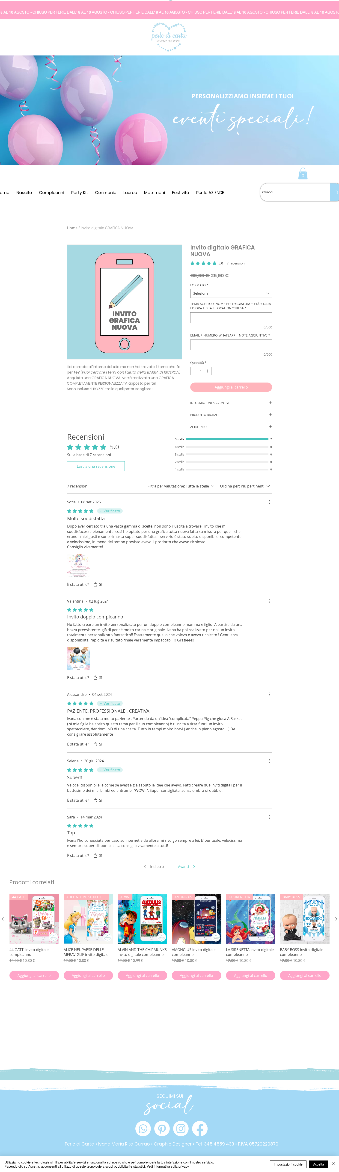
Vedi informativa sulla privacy (168, 1166)
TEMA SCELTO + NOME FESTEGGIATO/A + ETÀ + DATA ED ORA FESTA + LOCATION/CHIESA (230, 306)
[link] (218, 263)
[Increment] (208, 371)
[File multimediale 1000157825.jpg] (78, 565)
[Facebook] (200, 1128)
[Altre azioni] (269, 502)
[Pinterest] (162, 1128)
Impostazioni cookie (288, 1164)
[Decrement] (194, 371)
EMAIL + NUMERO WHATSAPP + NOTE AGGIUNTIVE (230, 335)
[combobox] (231, 293)
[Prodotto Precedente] (3, 919)
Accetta (318, 1164)
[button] (303, 173)
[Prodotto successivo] (336, 919)
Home (72, 227)
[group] (169, 937)
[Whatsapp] (143, 1128)
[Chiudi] (333, 1164)
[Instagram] (181, 1128)
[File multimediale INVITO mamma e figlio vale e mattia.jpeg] (78, 658)
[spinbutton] (201, 371)
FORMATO (199, 285)
